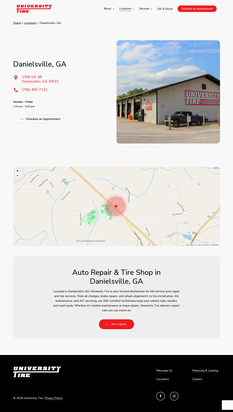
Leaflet (191, 244)
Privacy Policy (53, 398)
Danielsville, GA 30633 (40, 79)
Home (17, 23)
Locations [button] (162, 379)
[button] (40, 119)
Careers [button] (197, 379)
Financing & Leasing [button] (205, 370)
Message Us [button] (164, 370)
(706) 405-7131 (34, 89)
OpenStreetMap (203, 244)
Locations (30, 23)
